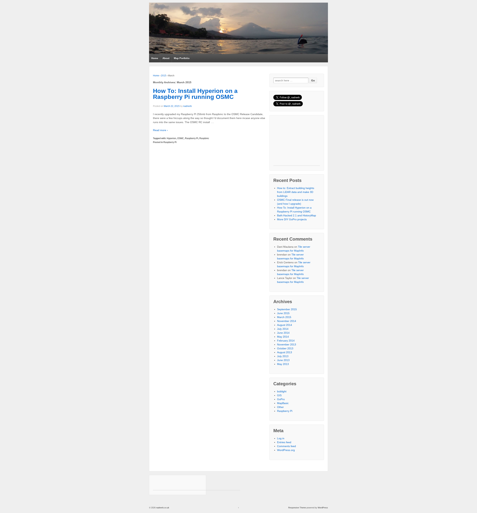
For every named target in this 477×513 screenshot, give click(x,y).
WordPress (323, 507)
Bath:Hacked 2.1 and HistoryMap (296, 215)
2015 (163, 75)
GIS (279, 395)
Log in (280, 438)
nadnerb (187, 106)
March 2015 (284, 317)
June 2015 (283, 313)
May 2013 (283, 364)
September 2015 (287, 309)
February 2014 (286, 340)
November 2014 (286, 321)
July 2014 (282, 328)
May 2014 (283, 336)
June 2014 (283, 332)
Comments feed (286, 446)
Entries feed (284, 442)
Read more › (160, 130)
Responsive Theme (297, 507)
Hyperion (171, 138)
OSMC (180, 138)
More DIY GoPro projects (292, 219)
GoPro (281, 399)
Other (280, 407)
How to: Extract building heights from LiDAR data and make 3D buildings (295, 192)
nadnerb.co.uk (162, 507)
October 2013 (285, 348)
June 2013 (283, 360)
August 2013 (284, 352)
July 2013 (282, 356)
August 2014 (284, 324)
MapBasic (283, 403)
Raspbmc (204, 138)
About (165, 58)
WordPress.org (286, 450)
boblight (281, 391)
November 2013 (286, 344)
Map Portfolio (181, 58)
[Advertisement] (296, 142)
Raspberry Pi (191, 138)
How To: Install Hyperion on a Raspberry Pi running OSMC (195, 94)
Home (154, 58)
